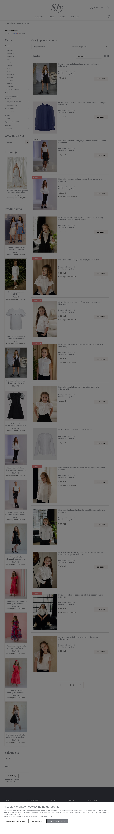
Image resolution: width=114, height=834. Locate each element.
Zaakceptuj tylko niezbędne (16, 821)
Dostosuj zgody (38, 821)
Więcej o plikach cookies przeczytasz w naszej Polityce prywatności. (28, 816)
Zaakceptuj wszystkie (57, 821)
